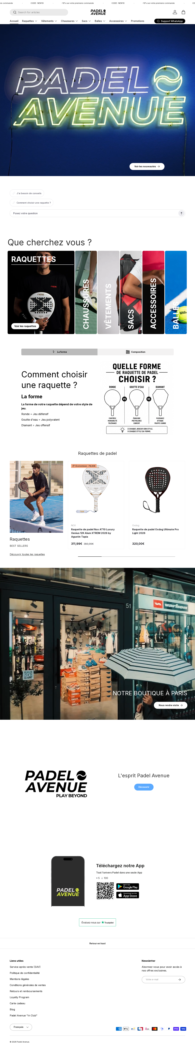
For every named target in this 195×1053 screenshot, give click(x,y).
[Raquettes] (36, 497)
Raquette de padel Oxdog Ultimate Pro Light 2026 (155, 531)
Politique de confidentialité (25, 972)
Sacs (84, 20)
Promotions (137, 20)
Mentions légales (19, 979)
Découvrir (143, 787)
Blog (12, 1009)
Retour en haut (97, 943)
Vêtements (47, 20)
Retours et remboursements (26, 991)
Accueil (14, 20)
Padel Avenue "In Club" (23, 1015)
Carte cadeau (17, 1003)
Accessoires (116, 20)
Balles (98, 20)
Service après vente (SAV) (25, 966)
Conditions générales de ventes (28, 985)
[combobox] (39, 12)
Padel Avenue (23, 1042)
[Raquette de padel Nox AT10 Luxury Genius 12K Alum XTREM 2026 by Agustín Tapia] (96, 489)
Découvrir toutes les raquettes (27, 554)
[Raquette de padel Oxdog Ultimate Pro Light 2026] (157, 489)
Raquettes (28, 20)
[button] (183, 12)
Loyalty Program (19, 997)
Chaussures (67, 20)
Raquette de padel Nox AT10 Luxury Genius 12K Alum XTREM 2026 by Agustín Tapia (93, 533)
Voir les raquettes (25, 326)
